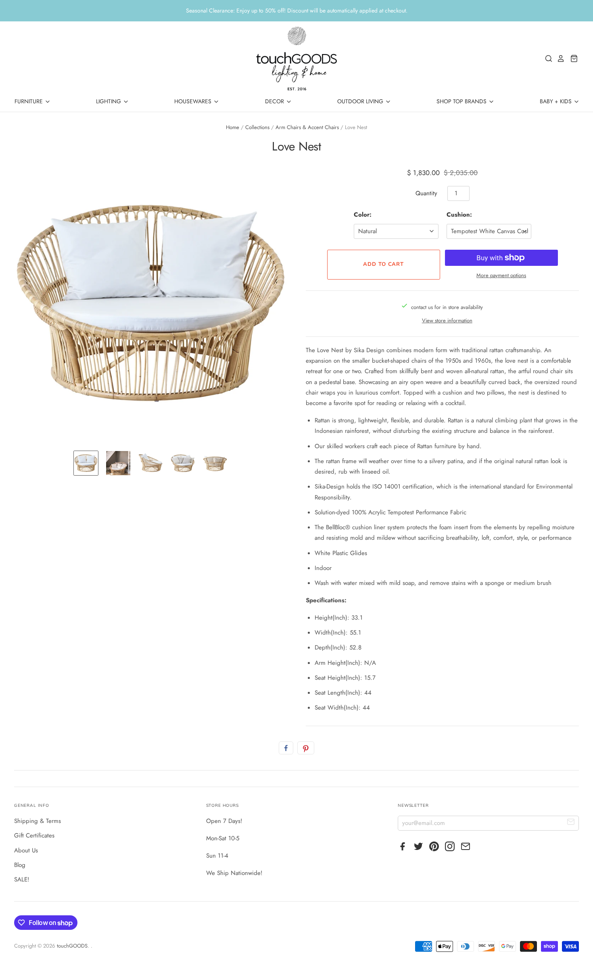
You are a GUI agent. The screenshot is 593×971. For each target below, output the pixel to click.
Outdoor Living (361, 101)
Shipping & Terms (37, 820)
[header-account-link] (559, 58)
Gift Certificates (34, 835)
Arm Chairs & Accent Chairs (307, 127)
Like (286, 747)
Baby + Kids (556, 101)
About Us (26, 850)
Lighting (109, 101)
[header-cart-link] (572, 58)
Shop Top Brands (462, 101)
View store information (447, 320)
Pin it (305, 747)
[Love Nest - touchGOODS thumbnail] (86, 463)
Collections (257, 127)
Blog (19, 864)
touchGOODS (72, 946)
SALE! (21, 879)
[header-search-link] (547, 58)
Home (232, 127)
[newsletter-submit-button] (571, 822)
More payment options (501, 275)
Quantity (426, 193)
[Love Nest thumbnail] (118, 463)
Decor (275, 101)
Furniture (29, 101)
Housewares (193, 101)
